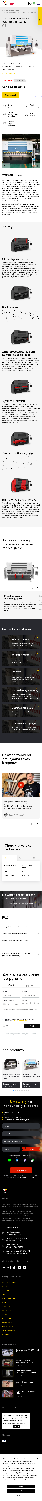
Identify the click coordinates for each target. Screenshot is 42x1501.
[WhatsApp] (33, 1160)
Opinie (11, 985)
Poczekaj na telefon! (21, 1170)
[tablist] (21, 985)
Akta (14, 1026)
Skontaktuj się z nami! (21, 903)
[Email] (17, 1160)
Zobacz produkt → (8, 1086)
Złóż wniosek (10, 95)
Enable (16, 1426)
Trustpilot (38, 97)
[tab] (9, 858)
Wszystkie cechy (8, 73)
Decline (21, 1491)
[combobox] (5, 1004)
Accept (21, 1486)
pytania (30, 985)
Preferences (21, 1496)
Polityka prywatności (27, 1177)
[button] (37, 165)
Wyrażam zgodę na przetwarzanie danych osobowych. (19, 1019)
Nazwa (5, 991)
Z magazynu (8, 80)
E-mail (24, 991)
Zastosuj (31, 1149)
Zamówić (20, 80)
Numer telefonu (8, 1000)
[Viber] (25, 1160)
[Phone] (9, 1160)
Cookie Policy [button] (10, 1477)
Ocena (24, 1000)
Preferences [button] (29, 1480)
